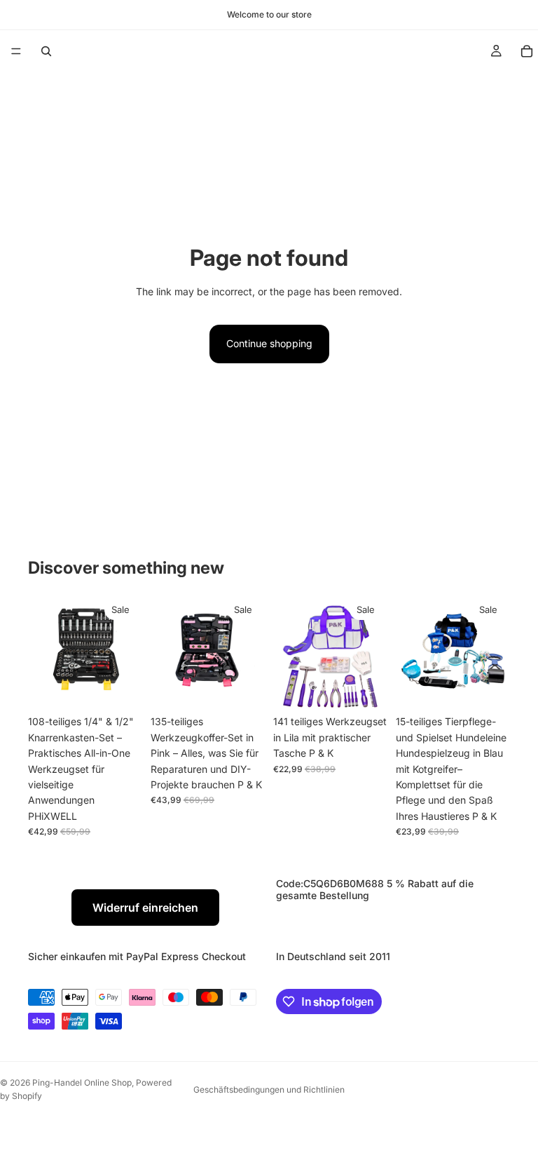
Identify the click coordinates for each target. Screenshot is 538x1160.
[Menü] (16, 51)
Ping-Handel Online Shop (82, 1082)
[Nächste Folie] (126, 651)
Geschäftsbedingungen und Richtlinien (269, 1089)
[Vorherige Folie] (43, 651)
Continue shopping (269, 343)
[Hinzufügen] (120, 687)
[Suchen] (46, 51)
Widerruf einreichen (145, 908)
